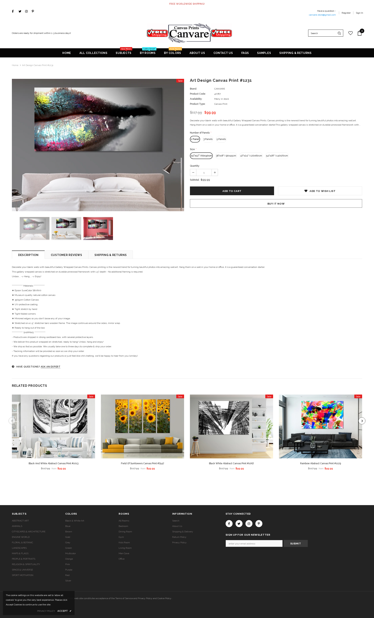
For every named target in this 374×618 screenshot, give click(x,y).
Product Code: (198, 93)
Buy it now (276, 203)
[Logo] (189, 33)
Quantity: (195, 165)
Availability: (196, 99)
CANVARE (219, 88)
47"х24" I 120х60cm (251, 155)
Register (346, 12)
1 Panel (195, 139)
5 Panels (221, 139)
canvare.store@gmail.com (322, 14)
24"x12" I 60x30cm (201, 155)
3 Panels (208, 139)
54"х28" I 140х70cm (277, 155)
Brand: (193, 88)
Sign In (359, 12)
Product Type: (198, 104)
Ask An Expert (51, 366)
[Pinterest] (34, 11)
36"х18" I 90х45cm (226, 155)
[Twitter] (21, 11)
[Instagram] (27, 11)
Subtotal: (194, 179)
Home (15, 65)
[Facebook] (14, 11)
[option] (98, 145)
